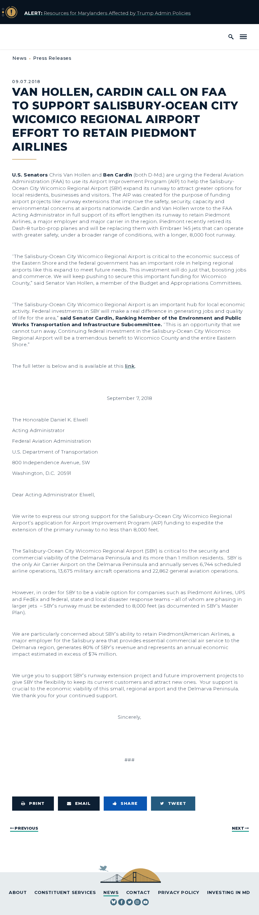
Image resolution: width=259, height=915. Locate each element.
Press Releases (52, 58)
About (18, 892)
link (130, 366)
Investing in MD (228, 892)
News (19, 58)
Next (238, 828)
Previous (26, 828)
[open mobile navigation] (243, 36)
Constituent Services (65, 892)
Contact (138, 892)
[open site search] (231, 36)
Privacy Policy (179, 892)
